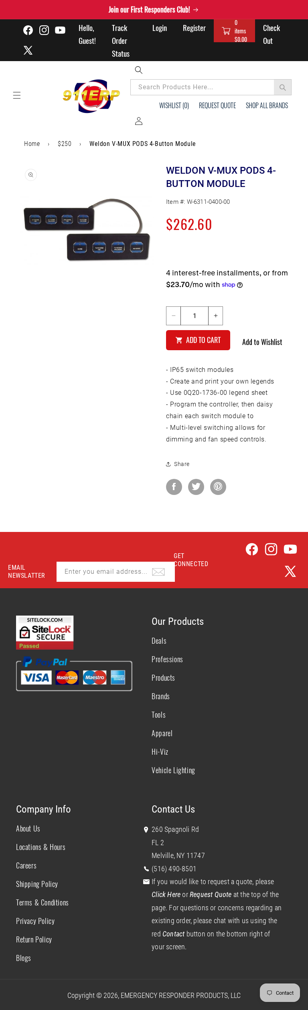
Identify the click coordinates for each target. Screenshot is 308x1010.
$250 (64, 144)
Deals (159, 640)
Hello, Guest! (87, 34)
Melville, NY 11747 (178, 855)
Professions (167, 659)
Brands (161, 696)
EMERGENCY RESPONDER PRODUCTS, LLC (181, 995)
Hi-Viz (160, 751)
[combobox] (211, 87)
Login (159, 27)
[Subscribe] (158, 571)
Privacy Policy (35, 921)
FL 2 (158, 842)
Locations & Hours (40, 847)
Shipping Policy (37, 884)
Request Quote (217, 105)
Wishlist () (174, 105)
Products (163, 677)
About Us (28, 828)
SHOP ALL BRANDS (267, 105)
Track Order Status (121, 40)
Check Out (271, 34)
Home (32, 144)
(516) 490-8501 (174, 868)
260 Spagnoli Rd (175, 829)
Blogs (23, 958)
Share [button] (182, 464)
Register (194, 27)
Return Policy (34, 939)
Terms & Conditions (42, 902)
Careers (26, 865)
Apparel (162, 733)
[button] (234, 30)
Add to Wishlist (262, 342)
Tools (159, 714)
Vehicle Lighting (173, 770)
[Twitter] (196, 487)
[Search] (283, 87)
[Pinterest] (218, 487)
